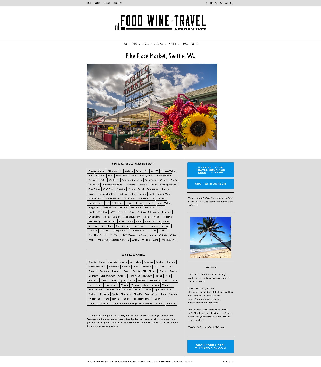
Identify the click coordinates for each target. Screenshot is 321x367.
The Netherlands (142, 298)
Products (166, 212)
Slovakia (138, 294)
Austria (123, 262)
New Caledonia (96, 289)
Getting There (96, 203)
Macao (124, 285)
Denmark (104, 271)
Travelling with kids (98, 235)
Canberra (114, 180)
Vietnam (171, 303)
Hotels (150, 203)
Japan (122, 280)
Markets (124, 207)
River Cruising (126, 221)
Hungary (147, 275)
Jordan (131, 280)
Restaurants (110, 221)
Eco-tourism (153, 189)
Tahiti (106, 298)
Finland (152, 271)
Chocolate (94, 184)
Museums (150, 207)
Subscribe (118, 3)
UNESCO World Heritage (134, 235)
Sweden (173, 294)
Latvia (174, 280)
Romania (104, 294)
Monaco (166, 285)
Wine (155, 239)
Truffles (114, 235)
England (116, 271)
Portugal (93, 294)
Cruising (121, 189)
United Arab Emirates (99, 303)
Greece (122, 275)
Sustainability (141, 226)
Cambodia (114, 266)
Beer (110, 175)
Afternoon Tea (115, 171)
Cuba (170, 266)
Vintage (174, 235)
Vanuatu (160, 303)
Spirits (166, 221)
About (97, 3)
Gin (107, 203)
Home (89, 3)
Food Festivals (96, 198)
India (167, 275)
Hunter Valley (163, 203)
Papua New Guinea (163, 289)
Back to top (226, 362)
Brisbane (93, 180)
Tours (153, 230)
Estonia (136, 271)
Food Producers (113, 198)
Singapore (126, 294)
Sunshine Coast (123, 226)
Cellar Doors (151, 180)
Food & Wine (163, 193)
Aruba (102, 262)
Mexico (155, 285)
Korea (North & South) (149, 280)
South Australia (152, 221)
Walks (91, 239)
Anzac (139, 171)
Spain (163, 294)
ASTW (154, 171)
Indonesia (93, 280)
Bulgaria (171, 262)
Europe (165, 189)
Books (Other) (146, 175)
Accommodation (97, 171)
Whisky (135, 239)
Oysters (123, 212)
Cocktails (142, 184)
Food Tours (130, 198)
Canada (126, 266)
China (135, 266)
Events (92, 193)
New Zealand (113, 289)
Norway (127, 289)
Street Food (107, 226)
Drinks (131, 189)
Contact (107, 3)
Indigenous (94, 207)
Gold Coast (117, 203)
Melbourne (136, 207)
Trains (162, 230)
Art (146, 171)
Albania (92, 262)
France (162, 271)
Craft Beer (108, 189)
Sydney (154, 226)
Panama (147, 289)
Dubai (141, 189)
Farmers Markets (107, 193)
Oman (137, 289)
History (140, 203)
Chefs (174, 180)
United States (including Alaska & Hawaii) (132, 303)
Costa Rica (159, 266)
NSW (112, 212)
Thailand (126, 298)
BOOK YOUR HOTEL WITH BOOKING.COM (210, 346)
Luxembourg (111, 285)
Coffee (153, 184)
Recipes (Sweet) (151, 216)
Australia (112, 262)
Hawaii (129, 203)
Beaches (100, 175)
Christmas (130, 184)
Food (151, 193)
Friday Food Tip (146, 198)
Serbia (115, 294)
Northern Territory (98, 212)
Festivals (123, 193)
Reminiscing (94, 221)
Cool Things (94, 189)
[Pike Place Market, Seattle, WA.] (152, 149)
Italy (113, 280)
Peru (132, 212)
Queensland (94, 216)
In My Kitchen (109, 207)
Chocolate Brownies (112, 184)
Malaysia (135, 285)
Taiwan (115, 298)
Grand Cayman (108, 275)
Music (161, 207)
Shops (139, 221)
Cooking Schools (168, 184)
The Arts (93, 230)
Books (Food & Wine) (126, 175)
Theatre (104, 230)
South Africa (151, 294)
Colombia (146, 266)
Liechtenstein (95, 285)
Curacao (93, 271)
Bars (91, 175)
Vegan (153, 235)
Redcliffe (167, 216)
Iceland (158, 275)
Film (132, 193)
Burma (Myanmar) (97, 266)
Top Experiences (120, 230)
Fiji (144, 271)
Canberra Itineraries (132, 180)
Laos (165, 280)
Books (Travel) (164, 175)
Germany (93, 275)
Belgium (160, 262)
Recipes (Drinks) (112, 216)
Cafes (103, 180)
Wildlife (146, 239)
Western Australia (120, 239)
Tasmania (165, 226)
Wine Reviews (168, 239)
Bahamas (148, 262)
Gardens (161, 198)
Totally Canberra (139, 230)
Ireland (104, 280)
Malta (145, 285)
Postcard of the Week (148, 212)
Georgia (173, 271)
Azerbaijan (135, 262)
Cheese (164, 180)
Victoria (163, 235)
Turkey (157, 298)
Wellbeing (103, 239)
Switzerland (94, 298)
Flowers (142, 193)
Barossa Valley (168, 171)
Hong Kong (134, 275)
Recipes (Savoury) (131, 216)
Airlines (129, 171)
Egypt (126, 271)
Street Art (93, 226)
